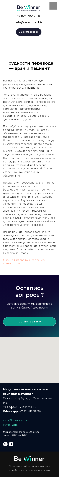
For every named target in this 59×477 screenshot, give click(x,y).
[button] (28, 32)
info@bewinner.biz (28, 22)
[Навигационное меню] (53, 6)
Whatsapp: (11, 411)
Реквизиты (10, 424)
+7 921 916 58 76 (30, 411)
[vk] (5, 444)
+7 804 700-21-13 (29, 15)
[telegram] (11, 444)
